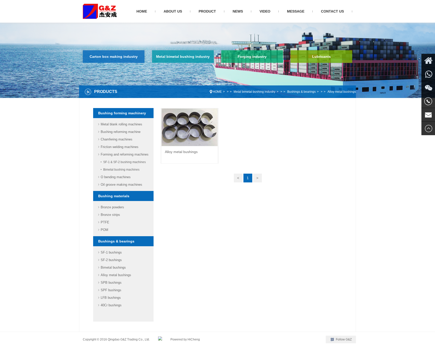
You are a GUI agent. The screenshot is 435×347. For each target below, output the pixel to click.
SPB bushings (111, 282)
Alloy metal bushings (342, 91)
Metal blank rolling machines (121, 124)
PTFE (105, 222)
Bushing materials (113, 196)
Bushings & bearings (301, 91)
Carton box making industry (114, 57)
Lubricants (321, 57)
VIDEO (265, 11)
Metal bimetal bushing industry (183, 57)
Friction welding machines (119, 147)
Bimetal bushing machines (121, 169)
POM (104, 230)
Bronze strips (110, 215)
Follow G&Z (344, 339)
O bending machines (116, 177)
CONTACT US (332, 11)
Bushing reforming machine (120, 132)
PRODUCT (207, 11)
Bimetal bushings (113, 267)
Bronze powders (112, 207)
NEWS (238, 11)
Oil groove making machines (121, 184)
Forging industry (252, 57)
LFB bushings (111, 298)
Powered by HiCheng (185, 339)
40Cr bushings (111, 305)
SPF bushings (111, 290)
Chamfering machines (116, 139)
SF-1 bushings (111, 252)
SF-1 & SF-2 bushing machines (124, 162)
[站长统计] (160, 339)
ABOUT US (173, 11)
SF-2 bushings (111, 260)
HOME (141, 11)
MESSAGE (295, 11)
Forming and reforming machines (125, 154)
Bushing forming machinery (122, 113)
